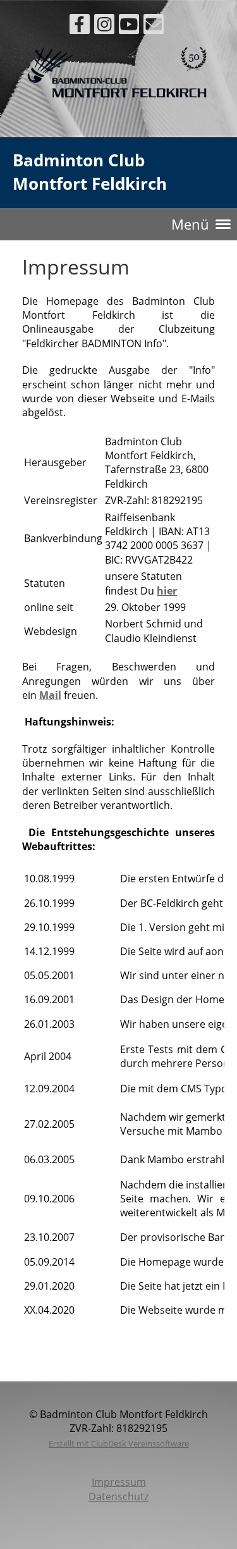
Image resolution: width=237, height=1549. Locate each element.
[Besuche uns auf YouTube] (129, 26)
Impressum (119, 1482)
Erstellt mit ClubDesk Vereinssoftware (119, 1443)
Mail (50, 695)
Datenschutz (118, 1496)
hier (167, 591)
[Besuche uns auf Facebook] (80, 26)
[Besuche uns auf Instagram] (104, 26)
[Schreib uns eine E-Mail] (153, 26)
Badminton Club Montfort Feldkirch (90, 172)
